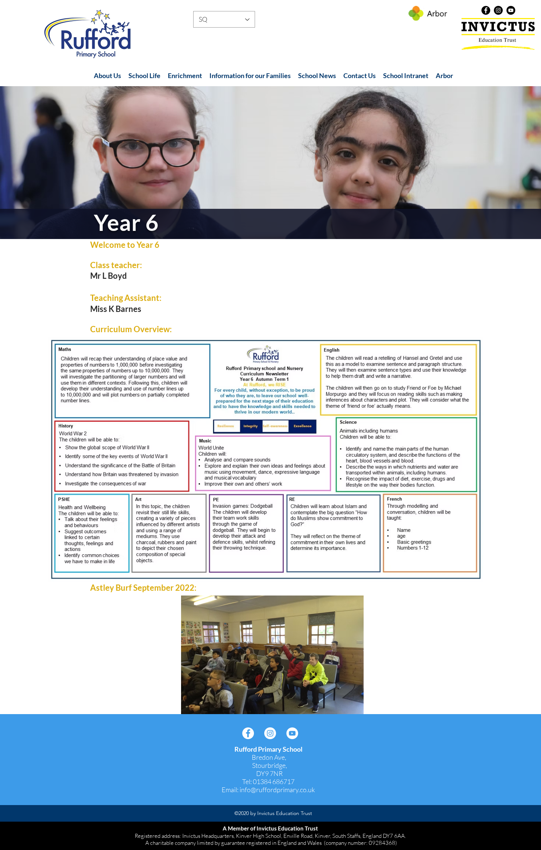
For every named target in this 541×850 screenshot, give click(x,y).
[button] (107, 75)
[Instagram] (498, 10)
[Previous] (40, 162)
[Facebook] (485, 10)
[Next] (500, 162)
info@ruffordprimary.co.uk (277, 790)
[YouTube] (510, 10)
